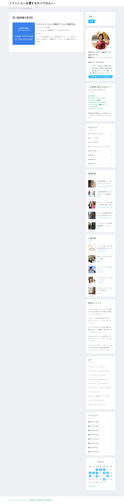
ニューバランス (100, 388)
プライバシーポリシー (21, 500)
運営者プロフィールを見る (100, 77)
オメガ (108, 388)
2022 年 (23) (94, 439)
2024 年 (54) (94, 430)
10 (104, 473)
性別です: (91, 55)
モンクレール (93, 379)
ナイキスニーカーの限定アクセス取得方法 (55, 24)
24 (104, 479)
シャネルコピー (93, 107)
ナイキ (102, 375)
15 (97, 476)
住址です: (91, 62)
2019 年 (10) (94, 452)
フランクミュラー (94, 392)
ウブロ (91, 388)
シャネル (100, 371)
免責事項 (40, 500)
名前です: (91, 52)
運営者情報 (47, 500)
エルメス (102, 367)
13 (90, 476)
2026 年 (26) (94, 422)
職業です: (91, 57)
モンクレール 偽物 (94, 100)
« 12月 (90, 486)
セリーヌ (92, 400)
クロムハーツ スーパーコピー (97, 102)
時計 (93, 151)
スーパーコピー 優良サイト (97, 104)
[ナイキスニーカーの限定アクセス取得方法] (24, 44)
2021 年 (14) (94, 443)
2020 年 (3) (94, 447)
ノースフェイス (94, 375)
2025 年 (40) (94, 426)
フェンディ (106, 396)
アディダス (99, 400)
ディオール (92, 383)
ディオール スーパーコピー (97, 98)
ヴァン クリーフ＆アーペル (98, 404)
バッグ (94, 142)
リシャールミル (103, 383)
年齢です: (105, 52)
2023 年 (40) (94, 435)
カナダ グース (103, 379)
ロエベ (107, 371)
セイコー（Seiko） (95, 396)
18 (107, 476)
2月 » (94, 486)
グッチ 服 (91, 96)
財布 (93, 159)
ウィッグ (94, 138)
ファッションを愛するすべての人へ (31, 3)
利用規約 (33, 500)
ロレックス (92, 371)
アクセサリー (96, 134)
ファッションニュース (99, 146)
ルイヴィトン (93, 367)
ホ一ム (11, 500)
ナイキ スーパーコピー (95, 109)
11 (107, 473)
